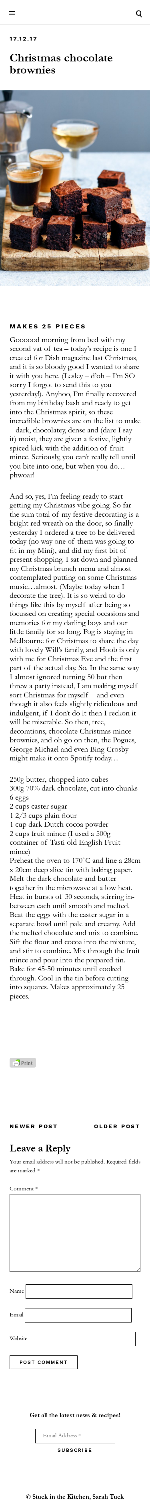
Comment (24, 1189)
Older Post (117, 1126)
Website (18, 1339)
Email (16, 1315)
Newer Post (34, 1126)
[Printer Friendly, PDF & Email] (23, 1066)
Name (17, 1291)
